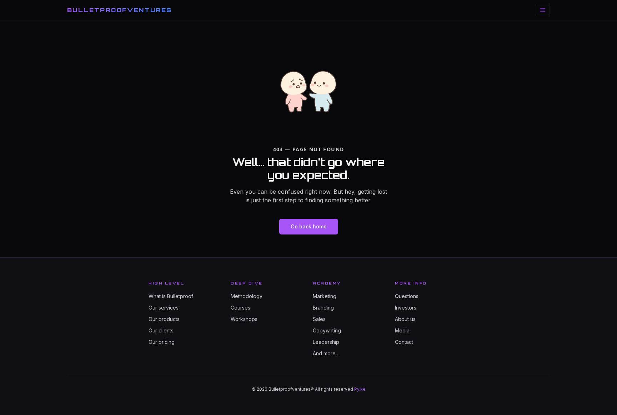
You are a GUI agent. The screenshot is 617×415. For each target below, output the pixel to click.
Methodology (246, 296)
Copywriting (327, 330)
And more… (326, 353)
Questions (406, 296)
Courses (240, 308)
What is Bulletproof (171, 296)
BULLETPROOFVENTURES (119, 10)
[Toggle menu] (543, 10)
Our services (164, 308)
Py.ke (360, 389)
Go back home (309, 226)
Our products (164, 319)
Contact (404, 342)
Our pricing (162, 342)
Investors (405, 308)
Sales (319, 319)
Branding (323, 308)
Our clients (161, 330)
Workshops (244, 319)
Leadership (326, 342)
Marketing (324, 296)
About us (405, 319)
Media (402, 330)
